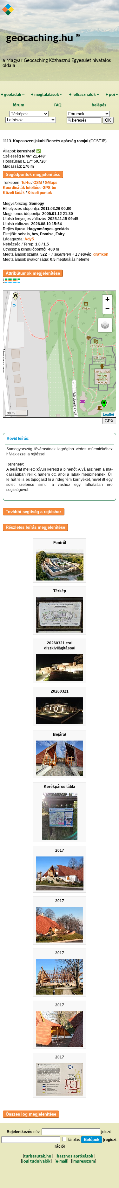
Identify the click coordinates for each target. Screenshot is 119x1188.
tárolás (74, 1140)
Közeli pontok (40, 193)
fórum (18, 105)
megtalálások (46, 95)
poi (112, 95)
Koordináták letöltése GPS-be (29, 187)
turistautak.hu (37, 1156)
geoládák (12, 95)
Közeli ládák (14, 193)
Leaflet (108, 414)
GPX (109, 421)
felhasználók (84, 95)
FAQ (58, 105)
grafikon (100, 254)
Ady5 (29, 239)
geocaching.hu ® (44, 38)
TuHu (25, 182)
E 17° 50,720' (35, 161)
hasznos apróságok (75, 1156)
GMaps (51, 182)
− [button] (107, 309)
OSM (37, 182)
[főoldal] (8, 10)
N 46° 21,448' (34, 156)
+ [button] (107, 299)
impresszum (83, 1161)
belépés (99, 105)
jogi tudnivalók (36, 1161)
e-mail (61, 1161)
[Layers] (105, 325)
